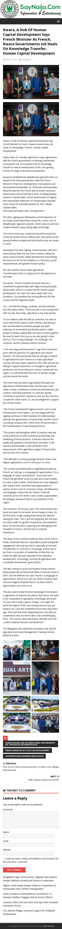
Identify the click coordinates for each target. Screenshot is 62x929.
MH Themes (49, 926)
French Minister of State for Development (27, 750)
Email (5, 841)
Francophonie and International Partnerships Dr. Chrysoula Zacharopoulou (30, 744)
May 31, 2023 (11, 59)
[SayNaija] (31, 16)
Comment (8, 809)
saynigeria (26, 59)
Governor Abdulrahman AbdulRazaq (24, 756)
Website (7, 849)
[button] (57, 21)
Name (6, 832)
